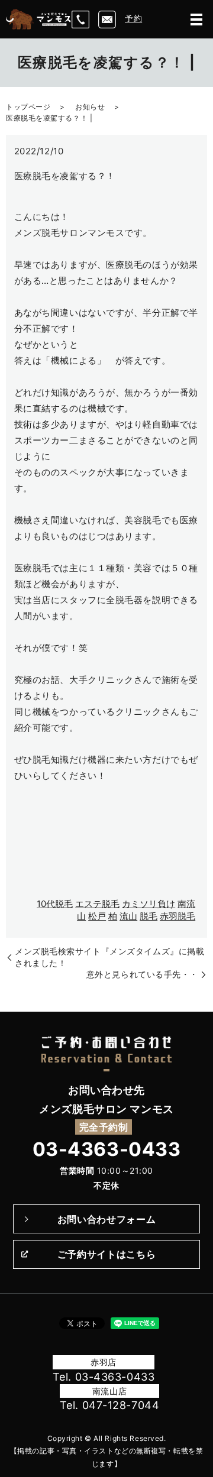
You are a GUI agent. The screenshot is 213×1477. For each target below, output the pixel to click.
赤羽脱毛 (177, 916)
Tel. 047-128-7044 (110, 1405)
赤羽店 (104, 1362)
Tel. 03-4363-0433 (104, 1377)
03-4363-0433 (107, 1149)
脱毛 (148, 916)
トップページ (28, 106)
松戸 (97, 916)
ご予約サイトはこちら (106, 1254)
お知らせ (90, 106)
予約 (133, 18)
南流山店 (109, 1391)
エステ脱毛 (97, 903)
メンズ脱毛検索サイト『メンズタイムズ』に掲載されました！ (109, 957)
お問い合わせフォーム (106, 1219)
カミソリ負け (148, 903)
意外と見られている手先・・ (142, 974)
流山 (128, 916)
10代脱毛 (55, 903)
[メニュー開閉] (196, 19)
